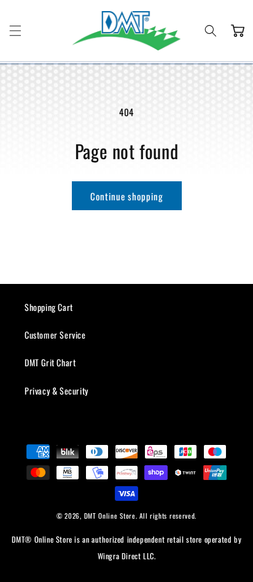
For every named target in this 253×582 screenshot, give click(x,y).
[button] (15, 30)
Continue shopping (126, 196)
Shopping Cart (49, 307)
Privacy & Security (56, 390)
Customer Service (55, 334)
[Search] (210, 30)
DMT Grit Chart (50, 362)
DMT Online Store (110, 516)
